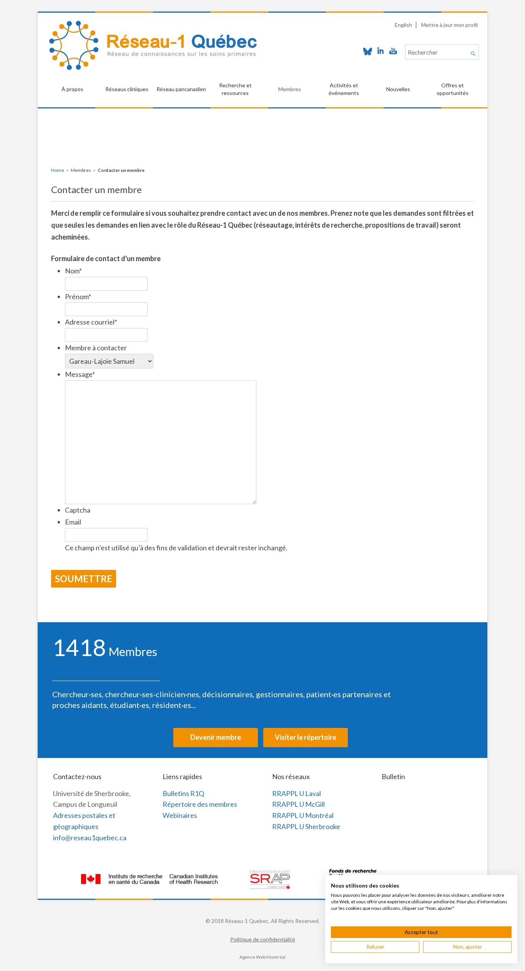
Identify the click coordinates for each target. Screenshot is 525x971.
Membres (289, 89)
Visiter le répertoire (305, 737)
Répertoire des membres (200, 804)
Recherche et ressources (235, 89)
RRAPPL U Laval (296, 793)
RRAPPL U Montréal (303, 815)
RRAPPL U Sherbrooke (306, 826)
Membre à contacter (96, 347)
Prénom (78, 296)
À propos (72, 89)
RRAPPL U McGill (298, 804)
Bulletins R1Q (183, 793)
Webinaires (180, 815)
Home (57, 170)
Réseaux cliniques (126, 89)
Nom (73, 270)
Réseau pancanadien (181, 89)
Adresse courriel (91, 322)
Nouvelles (398, 89)
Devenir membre (215, 737)
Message (80, 374)
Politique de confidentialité (262, 939)
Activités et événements (344, 89)
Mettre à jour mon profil (449, 25)
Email (73, 522)
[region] (262, 127)
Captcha (77, 510)
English (403, 25)
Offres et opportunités (453, 89)
